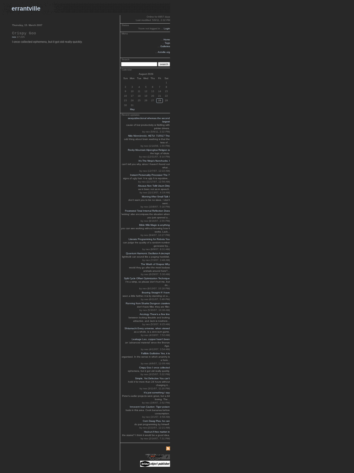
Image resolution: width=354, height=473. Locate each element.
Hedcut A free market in (157, 431)
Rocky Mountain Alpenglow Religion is (149, 150)
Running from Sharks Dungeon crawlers (148, 303)
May (132, 109)
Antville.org (164, 52)
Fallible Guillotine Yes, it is (155, 353)
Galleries (165, 46)
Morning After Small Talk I (156, 196)
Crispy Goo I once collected (154, 367)
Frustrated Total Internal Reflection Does (147, 210)
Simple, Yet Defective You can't (152, 378)
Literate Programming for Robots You (149, 239)
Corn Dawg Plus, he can (156, 421)
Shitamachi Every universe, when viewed (147, 328)
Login (167, 28)
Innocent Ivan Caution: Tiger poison (150, 406)
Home (167, 39)
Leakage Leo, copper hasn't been (151, 339)
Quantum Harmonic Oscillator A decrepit (148, 253)
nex (14, 37)
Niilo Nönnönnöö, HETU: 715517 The (149, 135)
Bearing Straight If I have (156, 292)
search (164, 64)
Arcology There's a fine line (155, 314)
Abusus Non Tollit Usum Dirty (154, 185)
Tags (167, 43)
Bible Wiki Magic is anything (154, 225)
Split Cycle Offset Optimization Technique (147, 278)
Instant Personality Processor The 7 (150, 175)
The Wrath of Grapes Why (155, 264)
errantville (26, 8)
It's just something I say (157, 392)
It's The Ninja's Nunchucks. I (154, 160)
